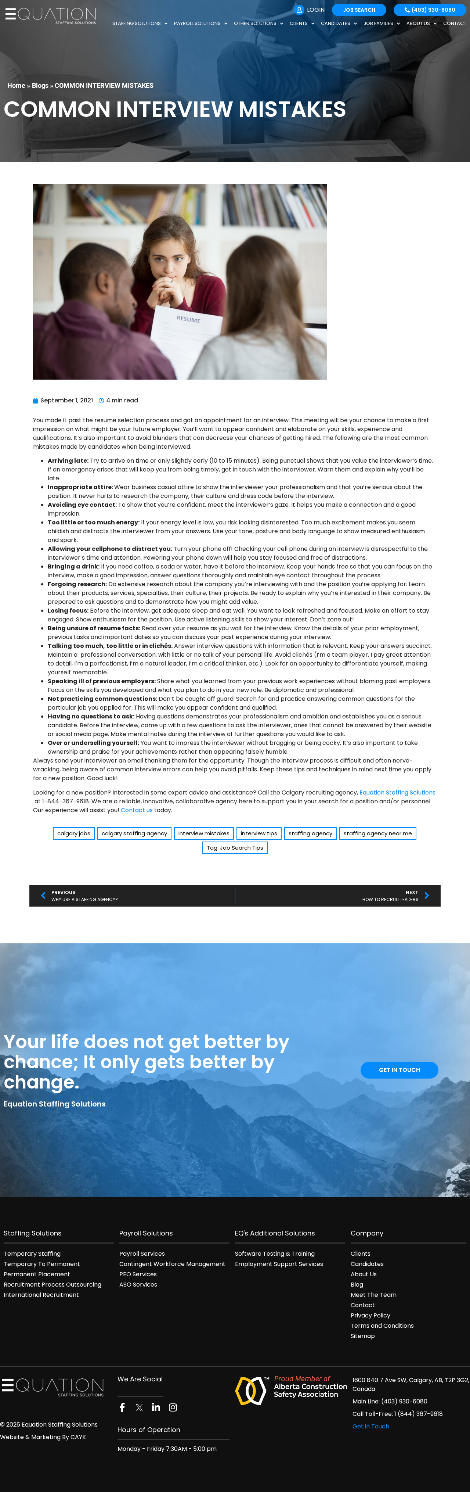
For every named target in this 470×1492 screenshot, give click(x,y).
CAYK (78, 1437)
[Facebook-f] (122, 1407)
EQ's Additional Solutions (275, 1233)
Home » (18, 85)
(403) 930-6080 (404, 1401)
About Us (418, 23)
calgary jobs (73, 833)
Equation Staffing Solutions (397, 792)
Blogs (40, 85)
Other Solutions (255, 23)
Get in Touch (370, 1426)
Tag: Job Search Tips (235, 847)
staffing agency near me (378, 833)
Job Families (378, 23)
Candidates (335, 23)
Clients (299, 23)
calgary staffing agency (134, 833)
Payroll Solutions (197, 23)
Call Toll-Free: (373, 1414)
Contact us (137, 810)
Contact (454, 23)
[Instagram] (172, 1407)
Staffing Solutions (136, 23)
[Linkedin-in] (155, 1407)
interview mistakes (203, 833)
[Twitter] (139, 1407)
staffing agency (310, 833)
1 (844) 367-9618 (418, 1414)
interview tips (259, 833)
